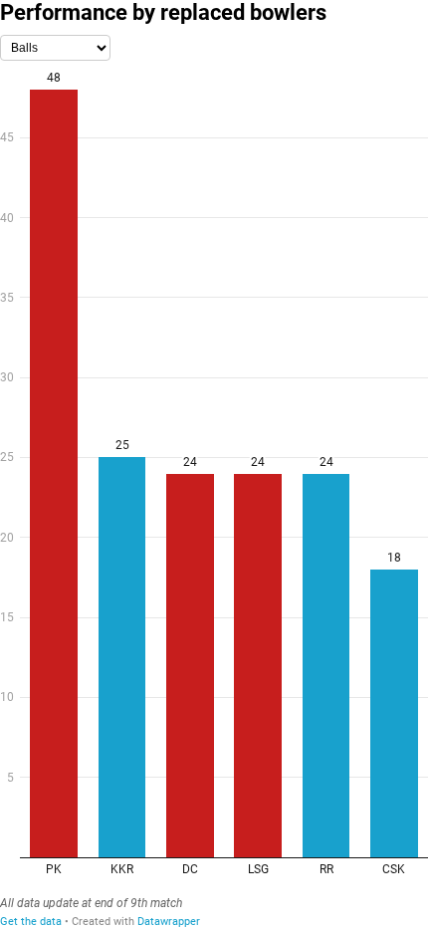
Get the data (31, 921)
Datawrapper (168, 921)
